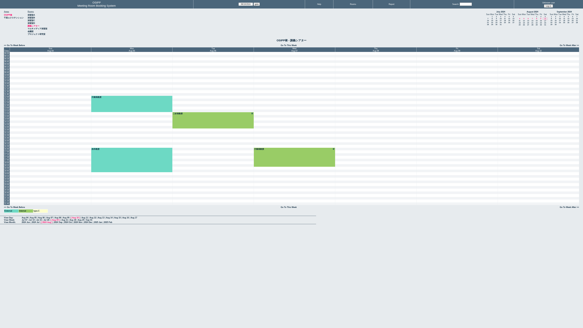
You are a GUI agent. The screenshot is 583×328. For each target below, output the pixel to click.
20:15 (6, 187)
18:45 (6, 171)
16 (496, 20)
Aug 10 (75, 218)
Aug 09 (66, 218)
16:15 (6, 143)
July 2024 (500, 12)
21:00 (6, 195)
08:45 (6, 61)
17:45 (6, 160)
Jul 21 (39, 220)
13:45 (6, 116)
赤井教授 (95, 149)
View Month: (10, 222)
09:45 (6, 72)
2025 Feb (108, 222)
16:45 (6, 149)
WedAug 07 (294, 49)
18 (505, 20)
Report (391, 4)
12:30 (6, 102)
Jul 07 (24, 220)
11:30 (6, 91)
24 (501, 22)
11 (505, 18)
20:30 (6, 190)
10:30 (6, 80)
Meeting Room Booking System (96, 5)
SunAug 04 (50, 49)
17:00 (6, 151)
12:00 (6, 97)
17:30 (6, 157)
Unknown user (548, 3)
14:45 (6, 127)
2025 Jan (98, 222)
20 (513, 20)
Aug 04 (25, 218)
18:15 (6, 165)
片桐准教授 (96, 97)
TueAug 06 (213, 49)
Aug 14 (109, 218)
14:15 (6, 121)
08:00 (6, 53)
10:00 (6, 75)
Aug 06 (41, 218)
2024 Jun (26, 222)
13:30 (6, 113)
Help (319, 4)
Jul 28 (46, 220)
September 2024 (564, 12)
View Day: (8, 218)
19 (509, 20)
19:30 (6, 179)
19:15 (6, 176)
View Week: (9, 220)
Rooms (353, 4)
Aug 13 (101, 218)
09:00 (6, 64)
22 (492, 22)
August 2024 (532, 12)
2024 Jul (35, 222)
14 (488, 20)
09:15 (6, 67)
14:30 (6, 124)
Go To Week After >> (569, 45)
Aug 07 (49, 218)
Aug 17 (134, 218)
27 (513, 22)
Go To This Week (289, 45)
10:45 (6, 83)
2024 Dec (88, 222)
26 (509, 22)
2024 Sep (58, 222)
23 (496, 22)
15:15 (6, 132)
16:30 (6, 146)
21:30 (6, 201)
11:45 (6, 94)
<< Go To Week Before (14, 45)
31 (501, 24)
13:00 (6, 108)
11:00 (6, 86)
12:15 (6, 100)
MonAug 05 (132, 49)
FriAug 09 (457, 49)
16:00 (6, 141)
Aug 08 (58, 218)
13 (513, 18)
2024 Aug (46, 222)
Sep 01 (89, 220)
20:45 (6, 192)
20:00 (6, 184)
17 (501, 20)
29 (492, 24)
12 (509, 18)
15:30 (6, 135)
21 (488, 22)
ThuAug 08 (376, 49)
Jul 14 (32, 220)
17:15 (6, 154)
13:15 (6, 110)
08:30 (6, 59)
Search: (455, 4)
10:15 (6, 78)
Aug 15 (117, 218)
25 (505, 22)
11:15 (6, 89)
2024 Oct (68, 222)
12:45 (6, 105)
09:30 (6, 69)
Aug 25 (81, 220)
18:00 (6, 162)
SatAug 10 (538, 49)
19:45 (6, 182)
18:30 (6, 168)
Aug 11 (85, 218)
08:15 (6, 56)
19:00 (6, 173)
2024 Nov (78, 222)
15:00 (6, 130)
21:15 (6, 198)
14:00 (6, 119)
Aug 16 (125, 218)
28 (488, 24)
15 (492, 20)
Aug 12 (93, 218)
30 (496, 24)
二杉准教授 (178, 113)
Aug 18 (73, 220)
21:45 (6, 203)
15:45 (6, 138)
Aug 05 (33, 218)
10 (501, 18)
